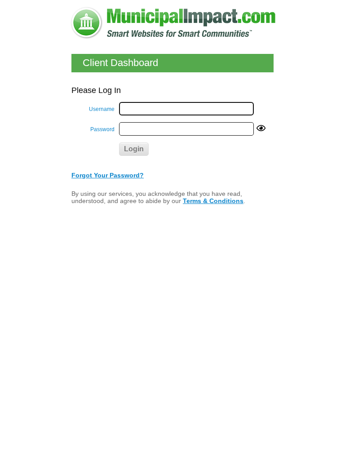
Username (102, 109)
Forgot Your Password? (107, 175)
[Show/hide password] (261, 129)
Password (102, 129)
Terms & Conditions (213, 200)
